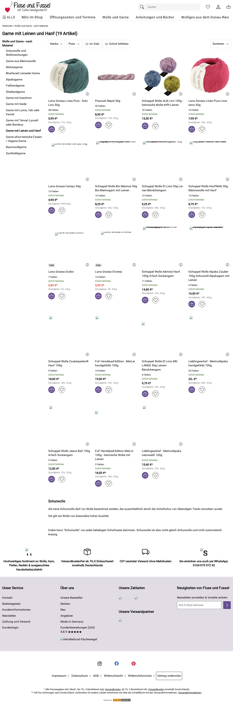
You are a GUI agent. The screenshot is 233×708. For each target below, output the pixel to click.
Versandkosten (113, 689)
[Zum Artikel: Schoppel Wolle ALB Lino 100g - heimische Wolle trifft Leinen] (163, 76)
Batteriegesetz (11, 603)
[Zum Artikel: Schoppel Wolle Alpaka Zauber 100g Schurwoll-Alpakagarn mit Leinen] (209, 247)
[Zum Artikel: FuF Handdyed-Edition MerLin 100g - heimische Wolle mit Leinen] (116, 426)
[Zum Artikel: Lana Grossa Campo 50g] (69, 161)
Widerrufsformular (140, 675)
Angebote (66, 615)
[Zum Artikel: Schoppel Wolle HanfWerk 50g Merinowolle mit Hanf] (209, 161)
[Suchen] (143, 6)
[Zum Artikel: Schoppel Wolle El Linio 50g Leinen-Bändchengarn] (163, 161)
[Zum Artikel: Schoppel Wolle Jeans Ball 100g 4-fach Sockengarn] (69, 426)
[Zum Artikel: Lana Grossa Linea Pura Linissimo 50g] (209, 76)
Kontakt (7, 597)
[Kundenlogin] (218, 7)
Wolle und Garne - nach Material (31, 25)
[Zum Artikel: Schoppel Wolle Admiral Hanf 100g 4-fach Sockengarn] (163, 247)
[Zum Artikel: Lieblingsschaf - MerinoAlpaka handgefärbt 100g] (209, 336)
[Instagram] (99, 663)
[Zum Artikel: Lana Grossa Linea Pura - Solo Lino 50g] (69, 76)
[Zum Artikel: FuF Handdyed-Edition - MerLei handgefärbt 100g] (116, 336)
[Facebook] (116, 663)
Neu (63, 609)
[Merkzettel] (208, 7)
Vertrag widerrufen (169, 675)
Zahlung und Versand (16, 621)
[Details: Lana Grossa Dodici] (52, 265)
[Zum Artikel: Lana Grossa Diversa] (116, 247)
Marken (65, 603)
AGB (96, 675)
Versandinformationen (189, 692)
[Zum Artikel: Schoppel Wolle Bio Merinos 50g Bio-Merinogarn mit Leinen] (116, 161)
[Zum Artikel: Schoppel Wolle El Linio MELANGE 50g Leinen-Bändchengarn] (163, 336)
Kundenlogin (10, 627)
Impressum (59, 675)
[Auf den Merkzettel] (62, 129)
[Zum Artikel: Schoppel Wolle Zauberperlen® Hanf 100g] (69, 336)
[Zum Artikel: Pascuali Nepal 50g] (116, 76)
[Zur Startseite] (30, 7)
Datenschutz (79, 675)
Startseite (7, 25)
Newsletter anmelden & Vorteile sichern (202, 597)
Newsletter (9, 615)
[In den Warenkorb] (51, 129)
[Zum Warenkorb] (228, 7)
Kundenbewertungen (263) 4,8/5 (77, 629)
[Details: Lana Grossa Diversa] (99, 265)
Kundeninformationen (16, 609)
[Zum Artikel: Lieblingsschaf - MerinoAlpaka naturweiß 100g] (163, 426)
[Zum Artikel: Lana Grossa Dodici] (69, 247)
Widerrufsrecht (113, 675)
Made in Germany (71, 621)
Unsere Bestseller (71, 597)
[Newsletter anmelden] (227, 605)
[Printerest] (133, 663)
